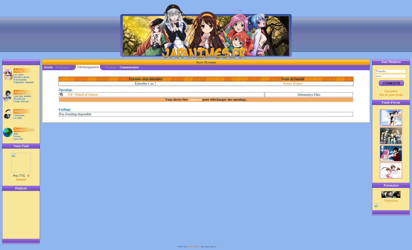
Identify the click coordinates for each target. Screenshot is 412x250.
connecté (195, 99)
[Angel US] (391, 196)
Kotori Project (292, 83)
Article (48, 67)
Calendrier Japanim (24, 82)
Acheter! (21, 179)
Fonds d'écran (21, 101)
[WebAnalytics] (226, 246)
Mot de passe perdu (391, 94)
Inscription (391, 91)
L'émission (19, 115)
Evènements (20, 79)
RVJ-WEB (194, 246)
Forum (17, 136)
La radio (18, 118)
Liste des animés (22, 96)
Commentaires (129, 67)
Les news (19, 74)
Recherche (19, 99)
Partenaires (391, 200)
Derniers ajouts (21, 77)
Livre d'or (18, 139)
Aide (16, 134)
